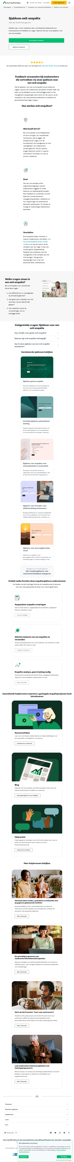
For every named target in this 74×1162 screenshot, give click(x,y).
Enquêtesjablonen (19, 7)
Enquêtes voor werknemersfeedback (39, 7)
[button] (37, 333)
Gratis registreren (58, 3)
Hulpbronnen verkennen (24, 743)
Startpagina (7, 7)
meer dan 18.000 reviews (50, 66)
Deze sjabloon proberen (36, 40)
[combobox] (10, 1133)
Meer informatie (22, 682)
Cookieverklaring (24, 1152)
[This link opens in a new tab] (51, 1133)
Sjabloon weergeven (19, 47)
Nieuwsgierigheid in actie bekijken (27, 795)
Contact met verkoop (36, 3)
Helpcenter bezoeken (23, 850)
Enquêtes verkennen (23, 650)
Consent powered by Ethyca (62, 1160)
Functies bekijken (22, 615)
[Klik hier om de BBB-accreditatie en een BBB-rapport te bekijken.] (15, 1155)
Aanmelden (46, 3)
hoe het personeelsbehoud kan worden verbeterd (36, 241)
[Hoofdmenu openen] (69, 3)
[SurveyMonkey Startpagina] (12, 3)
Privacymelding (61, 1150)
